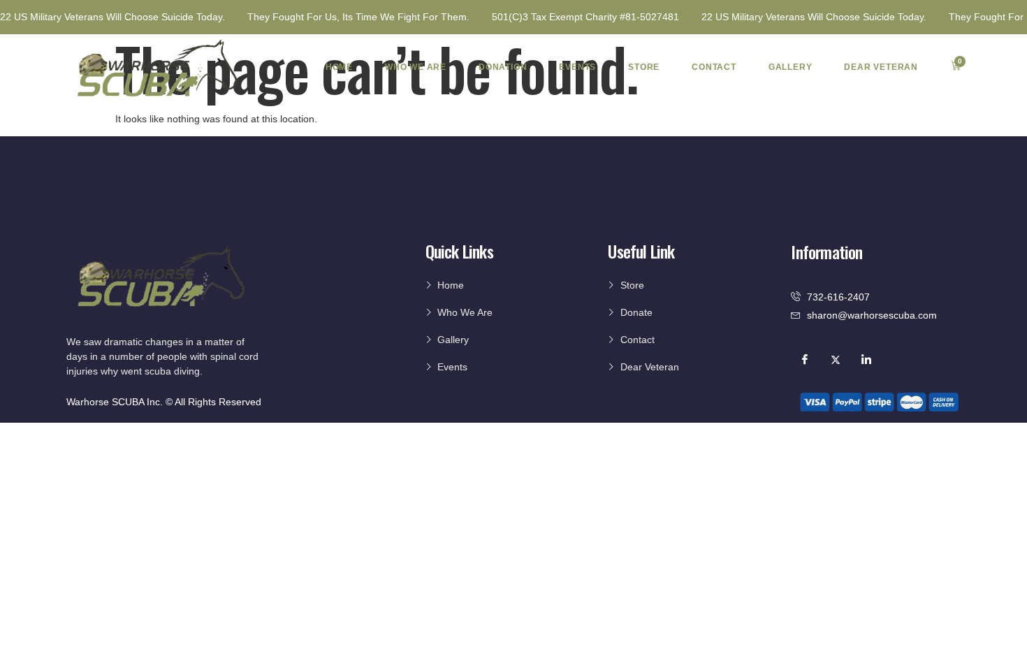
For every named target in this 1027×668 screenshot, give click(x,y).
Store (644, 67)
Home (339, 67)
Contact (714, 67)
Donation (503, 67)
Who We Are (415, 67)
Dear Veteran (881, 67)
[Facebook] (804, 359)
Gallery (791, 67)
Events (577, 67)
